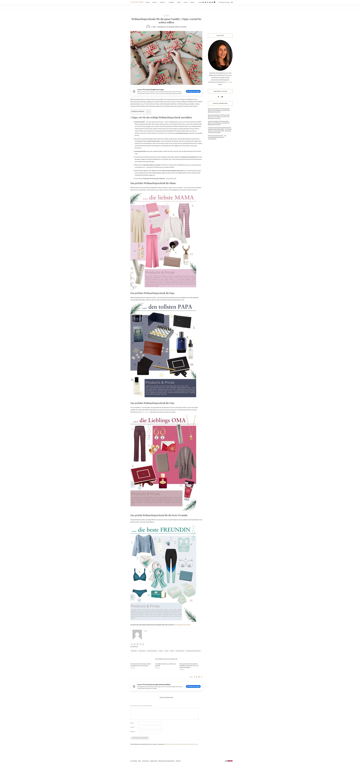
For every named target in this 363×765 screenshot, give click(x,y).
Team (139, 761)
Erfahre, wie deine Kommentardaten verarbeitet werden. (181, 744)
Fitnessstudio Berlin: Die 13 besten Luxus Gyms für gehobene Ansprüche (219, 110)
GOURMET (171, 2)
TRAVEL (192, 2)
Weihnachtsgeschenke (193, 650)
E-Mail (132, 727)
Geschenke (142, 650)
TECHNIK (201, 2)
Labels (161, 650)
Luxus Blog (229, 82)
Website (132, 731)
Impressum (145, 761)
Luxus (166, 650)
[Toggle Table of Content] (147, 111)
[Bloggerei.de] (229, 761)
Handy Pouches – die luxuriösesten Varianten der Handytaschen (217, 137)
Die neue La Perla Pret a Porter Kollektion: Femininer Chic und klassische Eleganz (189, 665)
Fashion (166, 15)
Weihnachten (180, 650)
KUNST (179, 2)
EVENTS (148, 2)
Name (132, 723)
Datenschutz (153, 761)
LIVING (185, 2)
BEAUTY (155, 2)
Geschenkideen (152, 650)
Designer (134, 650)
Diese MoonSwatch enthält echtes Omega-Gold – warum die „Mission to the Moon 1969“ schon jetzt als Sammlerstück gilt (220, 130)
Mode (172, 650)
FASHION (162, 2)
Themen (178, 761)
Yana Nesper (146, 412)
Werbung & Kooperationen (167, 761)
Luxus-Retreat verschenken (183, 624)
